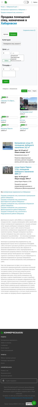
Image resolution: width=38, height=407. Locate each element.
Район (6, 60)
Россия (3, 7)
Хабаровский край (12, 7)
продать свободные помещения (14, 226)
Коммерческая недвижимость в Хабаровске (13, 9)
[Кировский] (17, 59)
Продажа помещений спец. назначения (11, 12)
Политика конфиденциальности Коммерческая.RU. (19, 398)
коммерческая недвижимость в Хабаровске (16, 192)
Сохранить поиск (29, 30)
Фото (29, 91)
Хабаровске (9, 23)
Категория (6, 40)
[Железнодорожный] (17, 61)
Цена (5, 49)
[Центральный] (17, 56)
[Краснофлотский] (17, 57)
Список (24, 91)
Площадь (6, 65)
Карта (34, 91)
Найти (6, 81)
